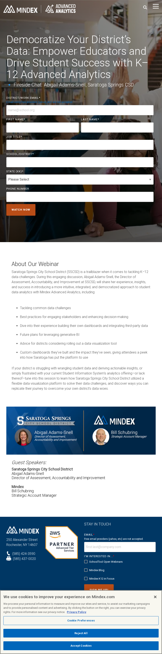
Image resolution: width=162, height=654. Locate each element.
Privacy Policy (76, 612)
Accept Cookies (81, 645)
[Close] (155, 597)
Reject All (80, 633)
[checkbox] (120, 570)
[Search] (145, 7)
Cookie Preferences (81, 620)
